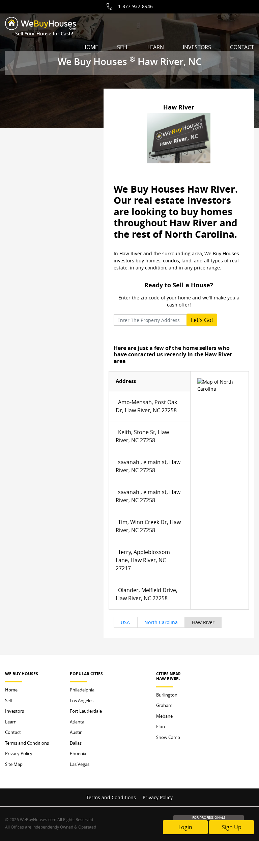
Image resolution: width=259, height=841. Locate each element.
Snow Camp (168, 737)
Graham (164, 705)
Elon (160, 726)
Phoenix (78, 753)
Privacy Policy (18, 753)
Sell (122, 47)
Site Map (14, 764)
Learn (155, 47)
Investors (197, 47)
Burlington (166, 695)
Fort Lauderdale (86, 711)
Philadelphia (82, 690)
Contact (242, 47)
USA (125, 622)
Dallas (76, 743)
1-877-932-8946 (135, 6)
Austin (76, 732)
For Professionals (208, 817)
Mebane (164, 716)
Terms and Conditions (27, 743)
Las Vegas (79, 764)
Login (185, 827)
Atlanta (77, 722)
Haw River (203, 622)
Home (90, 47)
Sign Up (231, 827)
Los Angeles (81, 701)
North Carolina (161, 622)
